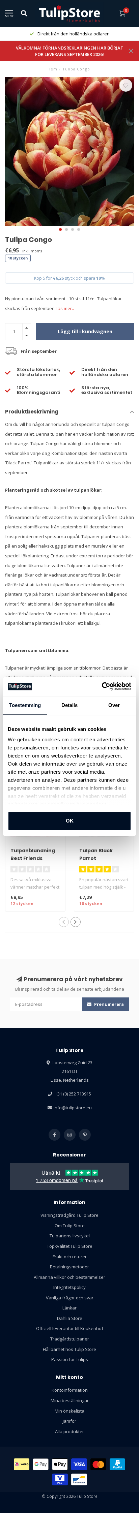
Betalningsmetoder (69, 1267)
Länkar (69, 1308)
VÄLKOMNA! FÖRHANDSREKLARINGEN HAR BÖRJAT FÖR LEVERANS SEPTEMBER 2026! (69, 51)
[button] (60, 229)
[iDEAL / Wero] (22, 1464)
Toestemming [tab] (25, 705)
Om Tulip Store (70, 1226)
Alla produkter (69, 1431)
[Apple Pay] (60, 1464)
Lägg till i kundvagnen (85, 331)
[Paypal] (118, 1464)
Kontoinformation (70, 1390)
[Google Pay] (41, 1464)
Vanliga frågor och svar (69, 1298)
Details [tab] (69, 705)
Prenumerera (108, 1004)
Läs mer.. (65, 308)
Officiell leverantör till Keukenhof (69, 1328)
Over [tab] (114, 705)
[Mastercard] (98, 1464)
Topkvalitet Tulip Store (69, 1246)
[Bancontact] (79, 1479)
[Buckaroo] (60, 1479)
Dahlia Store (69, 1318)
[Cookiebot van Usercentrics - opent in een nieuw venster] (101, 686)
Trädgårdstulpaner (69, 1339)
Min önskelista (69, 1411)
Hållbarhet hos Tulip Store (69, 1349)
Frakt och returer (70, 1257)
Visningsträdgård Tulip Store (69, 1215)
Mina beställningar (70, 1400)
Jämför (69, 1421)
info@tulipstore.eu (73, 1108)
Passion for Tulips (69, 1359)
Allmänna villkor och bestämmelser (69, 1277)
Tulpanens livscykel (70, 1236)
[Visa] (79, 1464)
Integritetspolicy (69, 1287)
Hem (52, 68)
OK (70, 821)
